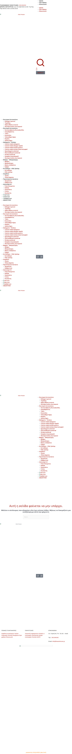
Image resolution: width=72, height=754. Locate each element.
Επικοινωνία (42, 4)
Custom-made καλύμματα (12, 144)
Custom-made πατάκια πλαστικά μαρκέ (16, 149)
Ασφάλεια (6, 174)
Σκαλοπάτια (8, 189)
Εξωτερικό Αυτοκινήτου (10, 128)
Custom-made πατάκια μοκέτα (13, 147)
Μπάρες (7, 161)
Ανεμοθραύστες (9, 132)
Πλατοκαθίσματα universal (12, 153)
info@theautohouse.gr (58, 641)
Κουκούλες (8, 135)
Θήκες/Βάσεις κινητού (11, 125)
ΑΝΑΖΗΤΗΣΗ (7, 200)
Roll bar (7, 188)
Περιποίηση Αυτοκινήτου (10, 179)
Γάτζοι (7, 191)
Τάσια (6, 133)
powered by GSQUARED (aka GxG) (36, 752)
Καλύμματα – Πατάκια (9, 142)
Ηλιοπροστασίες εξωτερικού (13, 158)
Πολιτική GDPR (36, 637)
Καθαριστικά (8, 182)
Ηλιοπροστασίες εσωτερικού (13, 126)
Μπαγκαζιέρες (9, 163)
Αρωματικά (8, 181)
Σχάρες (7, 167)
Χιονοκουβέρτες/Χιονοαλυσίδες (14, 130)
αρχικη (41, 1)
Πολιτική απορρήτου (13, 635)
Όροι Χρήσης (43, 2)
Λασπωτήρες (8, 140)
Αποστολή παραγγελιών (31, 633)
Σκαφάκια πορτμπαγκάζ (12, 156)
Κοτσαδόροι (8, 170)
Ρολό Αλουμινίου (10, 186)
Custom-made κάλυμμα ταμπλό (14, 146)
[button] (18, 203)
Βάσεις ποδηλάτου (10, 165)
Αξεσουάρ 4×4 (7, 184)
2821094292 (22, 5)
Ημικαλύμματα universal (11, 151)
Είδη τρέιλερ (8, 172)
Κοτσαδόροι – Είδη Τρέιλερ (11, 168)
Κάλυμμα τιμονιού (10, 121)
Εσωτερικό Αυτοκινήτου (10, 119)
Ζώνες (7, 175)
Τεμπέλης (8, 123)
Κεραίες (7, 139)
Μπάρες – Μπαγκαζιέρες (10, 160)
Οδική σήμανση (9, 177)
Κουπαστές (8, 193)
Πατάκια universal (10, 154)
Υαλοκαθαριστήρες (10, 137)
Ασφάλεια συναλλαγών (7, 633)
